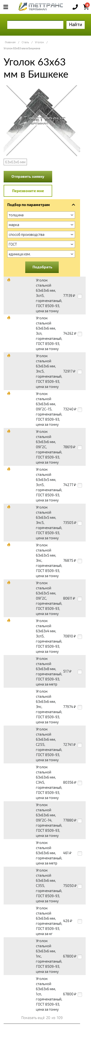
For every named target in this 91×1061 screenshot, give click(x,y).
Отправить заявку (27, 176)
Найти (75, 24)
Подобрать (42, 267)
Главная (10, 42)
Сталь (25, 42)
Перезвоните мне (28, 190)
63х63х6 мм (15, 162)
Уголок (39, 42)
